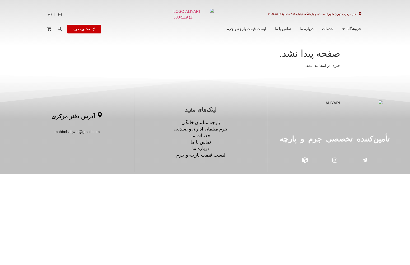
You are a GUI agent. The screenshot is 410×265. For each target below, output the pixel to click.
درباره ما (201, 148)
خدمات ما (200, 135)
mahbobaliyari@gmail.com (77, 132)
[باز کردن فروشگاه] (343, 29)
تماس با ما (201, 141)
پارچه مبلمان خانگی (201, 122)
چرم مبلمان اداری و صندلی (201, 128)
